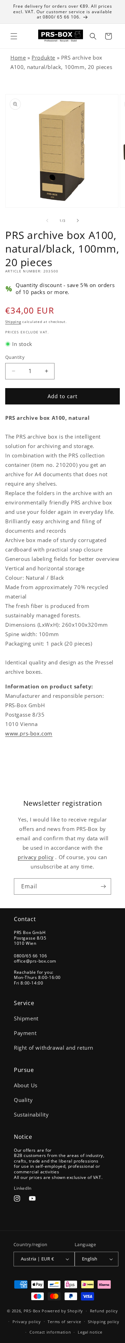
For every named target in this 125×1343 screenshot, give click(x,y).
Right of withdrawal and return (53, 1047)
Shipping (13, 321)
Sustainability (31, 1114)
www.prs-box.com (28, 733)
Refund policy (104, 1310)
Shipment (26, 1018)
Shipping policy (103, 1321)
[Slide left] (47, 220)
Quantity (15, 357)
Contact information (50, 1332)
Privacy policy (26, 1321)
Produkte (43, 57)
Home (18, 57)
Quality (23, 1099)
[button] (14, 36)
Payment (25, 1032)
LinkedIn (23, 1188)
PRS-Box (32, 1310)
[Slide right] (77, 220)
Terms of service (64, 1321)
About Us (26, 1085)
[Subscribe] (103, 886)
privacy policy (35, 857)
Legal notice (90, 1332)
